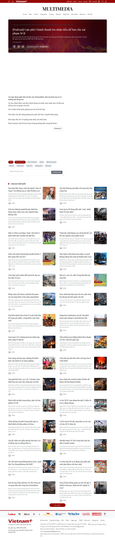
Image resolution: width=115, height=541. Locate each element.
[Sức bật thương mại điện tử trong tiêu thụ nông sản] (100, 193)
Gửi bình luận (57, 172)
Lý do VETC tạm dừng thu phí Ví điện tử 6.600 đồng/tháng (75, 401)
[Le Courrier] (86, 514)
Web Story (82, 14)
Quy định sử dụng (54, 520)
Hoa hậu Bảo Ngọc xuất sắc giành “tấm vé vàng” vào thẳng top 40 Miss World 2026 (24, 189)
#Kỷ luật (11, 166)
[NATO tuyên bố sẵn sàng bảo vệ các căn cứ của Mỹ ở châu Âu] (100, 426)
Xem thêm (57, 505)
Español (86, 1)
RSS (62, 520)
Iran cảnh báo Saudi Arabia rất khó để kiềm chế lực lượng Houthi (75, 380)
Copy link (23, 46)
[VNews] (105, 514)
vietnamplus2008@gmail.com (52, 531)
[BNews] (19, 514)
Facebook (14, 46)
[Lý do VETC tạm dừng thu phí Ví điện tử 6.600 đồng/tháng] (100, 405)
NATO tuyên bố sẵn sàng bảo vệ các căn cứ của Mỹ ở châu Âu (75, 422)
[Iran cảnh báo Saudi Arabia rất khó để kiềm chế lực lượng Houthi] (100, 384)
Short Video (74, 14)
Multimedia (57, 8)
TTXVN (80, 520)
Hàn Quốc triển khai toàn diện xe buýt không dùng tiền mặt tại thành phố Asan (76, 255)
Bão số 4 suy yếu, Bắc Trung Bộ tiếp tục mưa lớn (75, 276)
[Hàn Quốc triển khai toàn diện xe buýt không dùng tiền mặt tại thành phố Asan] (100, 259)
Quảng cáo (95, 520)
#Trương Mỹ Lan (20, 162)
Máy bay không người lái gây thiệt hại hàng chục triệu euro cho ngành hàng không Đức (23, 212)
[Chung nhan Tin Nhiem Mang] (97, 524)
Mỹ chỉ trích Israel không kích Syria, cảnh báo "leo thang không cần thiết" (24, 462)
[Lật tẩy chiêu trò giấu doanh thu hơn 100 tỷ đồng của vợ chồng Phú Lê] (49, 445)
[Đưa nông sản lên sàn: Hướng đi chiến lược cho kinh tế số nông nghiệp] (49, 363)
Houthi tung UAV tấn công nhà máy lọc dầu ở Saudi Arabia (75, 441)
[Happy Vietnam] (48, 514)
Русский (95, 1)
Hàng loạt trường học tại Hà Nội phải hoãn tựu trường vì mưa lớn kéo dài (74, 316)
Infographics (43, 14)
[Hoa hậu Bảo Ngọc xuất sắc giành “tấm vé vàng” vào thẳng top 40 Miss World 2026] (49, 193)
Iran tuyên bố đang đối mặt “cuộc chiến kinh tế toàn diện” (75, 210)
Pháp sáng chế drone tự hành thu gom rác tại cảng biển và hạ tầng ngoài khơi (23, 295)
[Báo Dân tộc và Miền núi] (10, 514)
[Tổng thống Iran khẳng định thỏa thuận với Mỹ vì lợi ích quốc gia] (100, 342)
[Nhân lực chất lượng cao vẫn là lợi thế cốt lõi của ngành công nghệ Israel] (100, 238)
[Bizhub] (27, 514)
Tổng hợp (58, 14)
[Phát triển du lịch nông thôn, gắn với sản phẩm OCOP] (49, 405)
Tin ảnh (25, 14)
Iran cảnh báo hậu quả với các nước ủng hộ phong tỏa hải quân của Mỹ (75, 295)
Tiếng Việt (69, 1)
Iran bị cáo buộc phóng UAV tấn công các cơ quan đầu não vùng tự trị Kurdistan (24, 483)
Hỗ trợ (67, 520)
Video (30, 14)
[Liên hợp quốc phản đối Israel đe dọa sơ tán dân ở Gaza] (49, 280)
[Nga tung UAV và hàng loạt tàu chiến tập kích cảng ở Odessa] (49, 342)
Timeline (51, 14)
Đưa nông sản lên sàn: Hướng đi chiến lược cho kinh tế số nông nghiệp (23, 359)
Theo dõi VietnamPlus (33, 46)
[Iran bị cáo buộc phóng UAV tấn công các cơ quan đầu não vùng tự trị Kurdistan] (49, 487)
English (75, 1)
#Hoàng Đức (38, 166)
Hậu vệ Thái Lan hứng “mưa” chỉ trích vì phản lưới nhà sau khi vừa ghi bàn (24, 234)
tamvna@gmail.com (78, 526)
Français (80, 1)
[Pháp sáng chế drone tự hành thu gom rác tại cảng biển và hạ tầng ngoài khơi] (49, 299)
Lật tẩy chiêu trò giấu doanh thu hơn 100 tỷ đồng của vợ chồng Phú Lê (24, 441)
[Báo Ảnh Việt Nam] (96, 514)
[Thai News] (39, 514)
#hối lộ (41, 162)
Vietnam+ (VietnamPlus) (21, 1)
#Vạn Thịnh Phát (32, 162)
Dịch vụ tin (87, 520)
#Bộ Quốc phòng (51, 162)
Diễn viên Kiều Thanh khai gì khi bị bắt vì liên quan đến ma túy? (24, 255)
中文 (90, 1)
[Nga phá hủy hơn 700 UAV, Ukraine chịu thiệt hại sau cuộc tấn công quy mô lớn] (49, 384)
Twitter (18, 46)
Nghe (13, 203)
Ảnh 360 (90, 14)
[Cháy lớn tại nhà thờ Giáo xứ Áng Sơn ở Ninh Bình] (100, 363)
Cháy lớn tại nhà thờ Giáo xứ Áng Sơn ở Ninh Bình (75, 359)
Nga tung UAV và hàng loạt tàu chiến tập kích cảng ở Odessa (24, 338)
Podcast (36, 14)
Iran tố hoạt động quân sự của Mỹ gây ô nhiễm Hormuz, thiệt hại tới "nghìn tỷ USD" (75, 485)
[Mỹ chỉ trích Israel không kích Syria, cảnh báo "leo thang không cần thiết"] (49, 466)
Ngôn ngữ (74, 520)
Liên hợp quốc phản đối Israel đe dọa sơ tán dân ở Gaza (24, 276)
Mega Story (66, 14)
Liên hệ (102, 520)
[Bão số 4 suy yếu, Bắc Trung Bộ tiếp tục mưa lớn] (100, 280)
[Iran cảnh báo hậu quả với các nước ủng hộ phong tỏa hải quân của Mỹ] (100, 299)
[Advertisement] (36, 144)
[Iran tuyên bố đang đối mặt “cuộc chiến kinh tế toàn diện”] (100, 214)
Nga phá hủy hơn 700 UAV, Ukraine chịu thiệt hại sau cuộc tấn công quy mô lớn (24, 380)
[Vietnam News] (74, 514)
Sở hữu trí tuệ (43, 520)
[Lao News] (34, 514)
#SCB (10, 162)
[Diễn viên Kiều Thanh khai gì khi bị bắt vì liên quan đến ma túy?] (49, 259)
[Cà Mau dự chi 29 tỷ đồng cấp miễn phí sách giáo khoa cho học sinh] (100, 466)
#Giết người (20, 166)
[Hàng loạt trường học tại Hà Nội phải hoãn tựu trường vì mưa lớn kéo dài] (100, 320)
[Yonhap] (61, 514)
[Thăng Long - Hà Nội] (99, 1)
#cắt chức (29, 166)
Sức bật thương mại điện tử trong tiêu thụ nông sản (76, 189)
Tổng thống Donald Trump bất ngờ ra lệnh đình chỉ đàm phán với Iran (23, 422)
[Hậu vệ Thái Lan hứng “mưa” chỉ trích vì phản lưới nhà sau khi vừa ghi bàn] (49, 238)
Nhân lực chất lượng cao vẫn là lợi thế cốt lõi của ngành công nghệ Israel (76, 234)
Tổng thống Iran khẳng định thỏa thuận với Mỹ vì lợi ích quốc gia (75, 338)
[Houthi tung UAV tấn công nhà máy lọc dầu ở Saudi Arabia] (100, 445)
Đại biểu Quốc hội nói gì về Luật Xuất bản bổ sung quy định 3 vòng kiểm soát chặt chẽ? (24, 318)
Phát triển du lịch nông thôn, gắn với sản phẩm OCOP (24, 401)
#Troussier (48, 166)
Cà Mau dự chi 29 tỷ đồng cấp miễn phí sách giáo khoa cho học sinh (75, 462)
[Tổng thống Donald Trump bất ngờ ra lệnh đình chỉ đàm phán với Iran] (49, 426)
